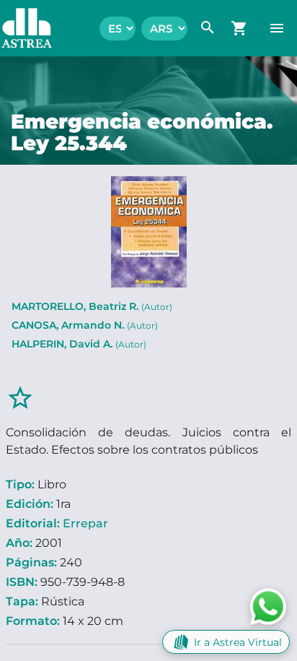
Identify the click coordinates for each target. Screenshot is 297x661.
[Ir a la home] (19, 28)
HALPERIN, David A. (79, 343)
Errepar (85, 523)
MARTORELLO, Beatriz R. (92, 306)
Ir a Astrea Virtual (238, 642)
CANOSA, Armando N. (85, 325)
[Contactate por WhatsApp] (268, 606)
